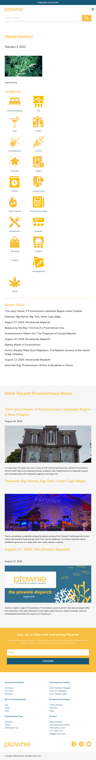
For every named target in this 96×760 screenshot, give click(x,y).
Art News (9, 691)
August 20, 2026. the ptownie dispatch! (27, 339)
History (15, 191)
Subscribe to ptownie (48, 2)
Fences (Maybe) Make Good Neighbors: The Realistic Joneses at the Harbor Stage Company (47, 352)
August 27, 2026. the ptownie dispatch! (27, 322)
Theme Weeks (55, 705)
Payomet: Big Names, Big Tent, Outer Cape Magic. (33, 316)
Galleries (9, 721)
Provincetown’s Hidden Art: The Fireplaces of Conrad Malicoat (40, 333)
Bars (15, 131)
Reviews (38, 231)
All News (9, 688)
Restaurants (14, 231)
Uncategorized (38, 271)
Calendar (53, 708)
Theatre (38, 251)
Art (38, 110)
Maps (51, 711)
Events (38, 151)
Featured (15, 171)
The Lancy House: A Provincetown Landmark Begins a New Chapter (43, 311)
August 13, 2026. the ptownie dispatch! (27, 359)
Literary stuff (38, 191)
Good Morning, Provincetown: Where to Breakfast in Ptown (39, 365)
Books (38, 131)
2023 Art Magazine (58, 691)
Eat (6, 705)
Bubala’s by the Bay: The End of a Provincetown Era (34, 328)
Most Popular (15, 211)
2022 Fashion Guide (58, 694)
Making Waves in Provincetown (22, 344)
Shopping (15, 251)
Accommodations (14, 110)
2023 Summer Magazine (60, 688)
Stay (7, 711)
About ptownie (56, 721)
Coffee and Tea (11, 727)
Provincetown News (39, 211)
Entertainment (14, 151)
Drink (7, 708)
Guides (39, 171)
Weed (15, 291)
